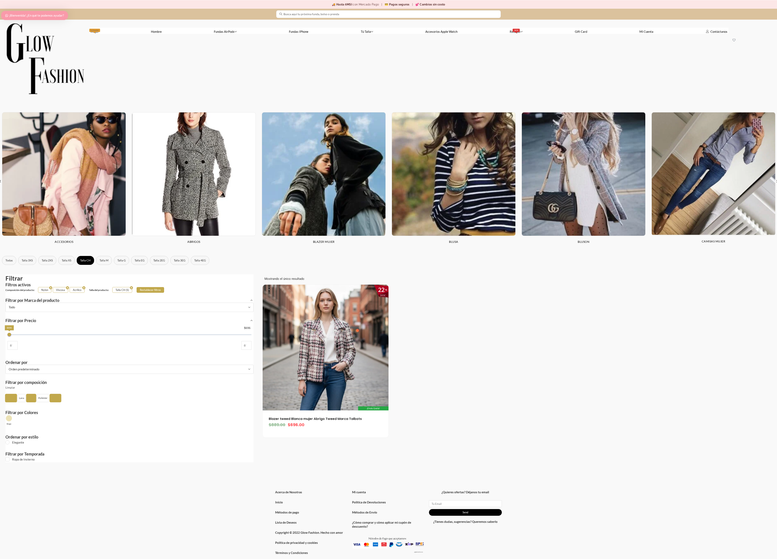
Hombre (156, 31)
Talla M (104, 260)
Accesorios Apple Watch (441, 31)
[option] (194, 181)
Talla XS (66, 260)
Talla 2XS (47, 260)
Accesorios (64, 241)
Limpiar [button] (10, 387)
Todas (9, 260)
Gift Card (581, 31)
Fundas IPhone (298, 31)
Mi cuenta (359, 492)
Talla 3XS (27, 260)
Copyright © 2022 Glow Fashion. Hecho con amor (309, 532)
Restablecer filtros (150, 290)
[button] (11, 398)
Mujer (95, 31)
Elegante (18, 442)
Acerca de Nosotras (288, 492)
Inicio (279, 502)
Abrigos (193, 241)
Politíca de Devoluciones (369, 502)
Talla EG (139, 260)
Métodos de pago (287, 512)
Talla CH (85, 260)
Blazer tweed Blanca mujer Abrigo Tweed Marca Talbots (315, 418)
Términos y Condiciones (291, 553)
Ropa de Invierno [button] (23, 459)
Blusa (453, 241)
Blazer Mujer (324, 241)
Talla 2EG (159, 260)
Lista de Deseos (286, 522)
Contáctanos (718, 31)
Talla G (121, 260)
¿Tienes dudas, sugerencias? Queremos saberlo (465, 521)
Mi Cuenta (646, 31)
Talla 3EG (179, 260)
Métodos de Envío (364, 512)
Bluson (583, 241)
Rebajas (515, 31)
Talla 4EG (200, 260)
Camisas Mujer (713, 241)
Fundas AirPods (224, 31)
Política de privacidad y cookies (296, 542)
